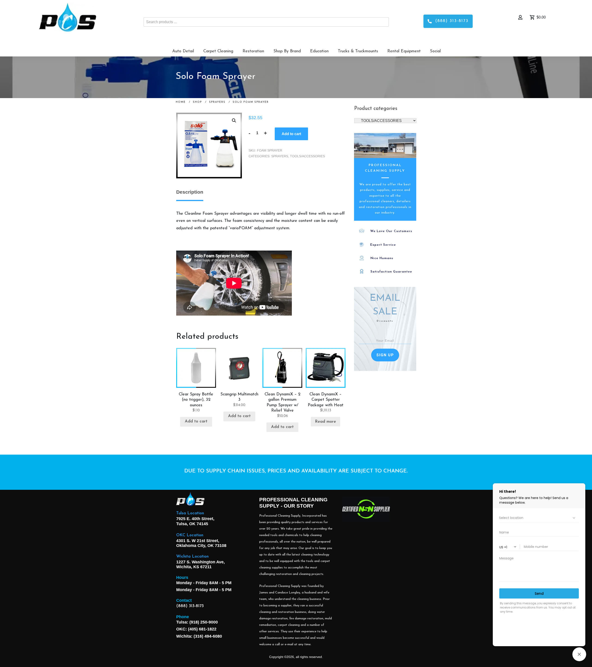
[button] (234, 120)
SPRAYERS (279, 156)
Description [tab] (189, 192)
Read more (325, 422)
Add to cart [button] (196, 421)
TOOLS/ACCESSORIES (307, 156)
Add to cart (291, 134)
